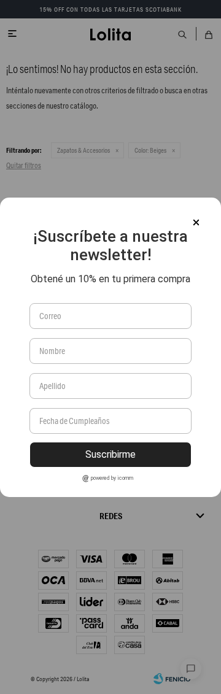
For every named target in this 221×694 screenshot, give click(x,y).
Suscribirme (110, 454)
